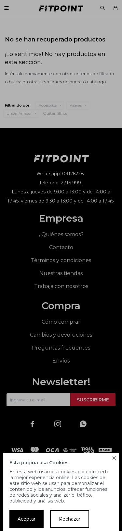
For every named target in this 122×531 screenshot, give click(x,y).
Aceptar (26, 519)
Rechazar (69, 519)
